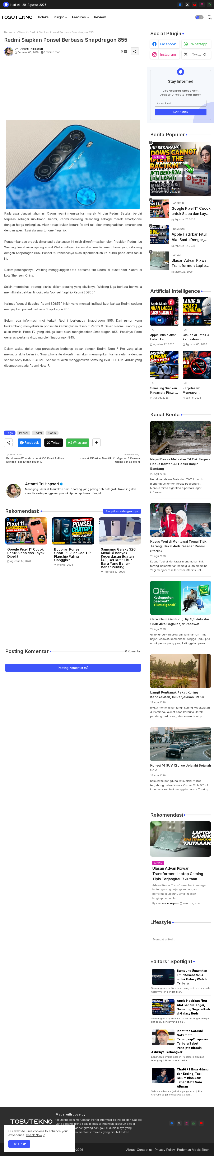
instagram (168, 54)
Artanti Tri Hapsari (42, 484)
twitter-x (199, 54)
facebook (168, 44)
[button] (199, 17)
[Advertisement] (73, 90)
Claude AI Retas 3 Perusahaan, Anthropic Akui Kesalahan (196, 337)
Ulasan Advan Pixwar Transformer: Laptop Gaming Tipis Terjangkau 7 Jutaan (190, 263)
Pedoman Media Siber (193, 1150)
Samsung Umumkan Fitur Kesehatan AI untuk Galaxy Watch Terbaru (192, 977)
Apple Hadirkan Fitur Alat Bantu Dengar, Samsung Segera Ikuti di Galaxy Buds (191, 237)
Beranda (9, 32)
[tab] (43, 17)
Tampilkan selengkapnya (122, 511)
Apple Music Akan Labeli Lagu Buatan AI (163, 337)
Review (100, 17)
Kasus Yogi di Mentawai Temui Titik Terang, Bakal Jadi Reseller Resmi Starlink (178, 546)
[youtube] (194, 4)
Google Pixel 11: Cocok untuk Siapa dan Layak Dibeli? (26, 553)
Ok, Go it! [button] (19, 1144)
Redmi (38, 433)
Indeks (43, 17)
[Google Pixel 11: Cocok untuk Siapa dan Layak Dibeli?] (159, 209)
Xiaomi (22, 32)
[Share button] (96, 442)
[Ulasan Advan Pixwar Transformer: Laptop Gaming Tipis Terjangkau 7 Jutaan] (159, 260)
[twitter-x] (187, 4)
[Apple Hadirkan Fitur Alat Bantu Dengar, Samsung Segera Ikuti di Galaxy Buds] (159, 234)
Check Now (34, 1135)
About (130, 1150)
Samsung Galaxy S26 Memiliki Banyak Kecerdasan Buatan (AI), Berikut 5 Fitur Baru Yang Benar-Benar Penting (118, 558)
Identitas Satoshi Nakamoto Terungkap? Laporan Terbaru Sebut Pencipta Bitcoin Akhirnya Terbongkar (179, 1041)
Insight (59, 17)
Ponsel (23, 433)
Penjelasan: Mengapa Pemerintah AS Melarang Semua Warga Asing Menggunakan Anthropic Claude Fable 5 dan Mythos (196, 390)
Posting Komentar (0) (73, 668)
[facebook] (180, 4)
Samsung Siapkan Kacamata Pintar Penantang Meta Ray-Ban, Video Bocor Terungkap (163, 390)
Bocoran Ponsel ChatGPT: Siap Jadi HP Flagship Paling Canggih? (72, 555)
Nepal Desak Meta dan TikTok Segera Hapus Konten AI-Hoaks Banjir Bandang (180, 464)
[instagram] (202, 4)
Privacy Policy (165, 1150)
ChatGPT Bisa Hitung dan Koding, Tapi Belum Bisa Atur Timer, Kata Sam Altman (193, 1078)
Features (79, 17)
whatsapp (199, 44)
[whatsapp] (209, 4)
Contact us (145, 1150)
